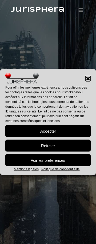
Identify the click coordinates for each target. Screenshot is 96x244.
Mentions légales (26, 169)
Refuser (48, 145)
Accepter (48, 131)
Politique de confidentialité (60, 169)
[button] (88, 78)
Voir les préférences (48, 160)
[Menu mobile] (80, 10)
